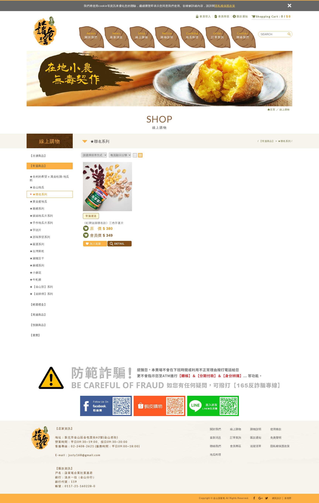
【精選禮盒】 (38, 304)
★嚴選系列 (37, 244)
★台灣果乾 (37, 251)
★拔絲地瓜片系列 (41, 215)
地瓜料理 (192, 35)
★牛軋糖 (35, 279)
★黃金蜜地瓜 (38, 201)
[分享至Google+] (260, 498)
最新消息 (116, 35)
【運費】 (35, 335)
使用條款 (275, 429)
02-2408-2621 (82, 446)
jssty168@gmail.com (84, 455)
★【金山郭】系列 (41, 286)
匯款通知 (242, 16)
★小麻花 (35, 272)
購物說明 (167, 35)
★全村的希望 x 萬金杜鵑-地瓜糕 (49, 178)
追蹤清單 (255, 446)
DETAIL (119, 243)
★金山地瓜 (37, 187)
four (140, 155)
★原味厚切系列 (40, 236)
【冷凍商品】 (38, 155)
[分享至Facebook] (254, 498)
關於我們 (91, 35)
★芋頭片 (35, 229)
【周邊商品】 (38, 314)
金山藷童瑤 (45, 31)
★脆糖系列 (37, 208)
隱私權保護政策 (225, 5)
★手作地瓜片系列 (41, 222)
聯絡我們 (242, 35)
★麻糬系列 (37, 265)
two (135, 155)
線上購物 (141, 35)
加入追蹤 (95, 243)
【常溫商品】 (38, 165)
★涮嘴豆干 (37, 258)
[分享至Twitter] (267, 498)
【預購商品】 (38, 325)
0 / (273, 16)
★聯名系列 (40, 194)
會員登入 (205, 16)
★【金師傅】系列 (41, 293)
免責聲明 (275, 437)
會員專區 (224, 16)
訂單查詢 (217, 35)
